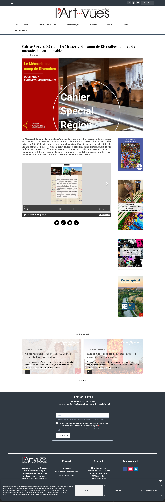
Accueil (15, 25)
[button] (160, 482)
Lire (28, 372)
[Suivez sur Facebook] (125, 469)
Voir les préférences (148, 490)
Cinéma (110, 25)
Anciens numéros (73, 472)
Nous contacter (59, 472)
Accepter (89, 490)
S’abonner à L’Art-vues (66, 475)
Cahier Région (36, 55)
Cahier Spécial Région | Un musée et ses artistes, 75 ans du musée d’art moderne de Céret (51, 358)
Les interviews (21, 30)
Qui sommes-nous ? (66, 468)
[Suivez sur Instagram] (130, 469)
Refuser (118, 490)
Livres (125, 25)
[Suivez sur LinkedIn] (136, 469)
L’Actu (26, 25)
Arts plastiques (73, 25)
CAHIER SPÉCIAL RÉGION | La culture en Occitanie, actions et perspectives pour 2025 (113, 358)
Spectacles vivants (47, 25)
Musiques (93, 25)
